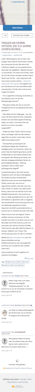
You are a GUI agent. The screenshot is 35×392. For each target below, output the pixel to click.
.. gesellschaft (17, 55)
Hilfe (29, 379)
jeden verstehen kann (17, 237)
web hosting (23, 382)
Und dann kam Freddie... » (22, 35)
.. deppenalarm (6, 55)
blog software (12, 382)
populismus (6, 265)
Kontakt (23, 379)
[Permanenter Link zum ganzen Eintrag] (2, 52)
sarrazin (15, 265)
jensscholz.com (19, 2)
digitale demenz (11, 262)
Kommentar (5, 276)
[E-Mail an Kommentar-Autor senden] (31, 305)
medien (27, 262)
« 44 (4, 35)
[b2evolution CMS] (17, 386)
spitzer (22, 265)
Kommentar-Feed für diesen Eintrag (18, 368)
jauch (20, 262)
